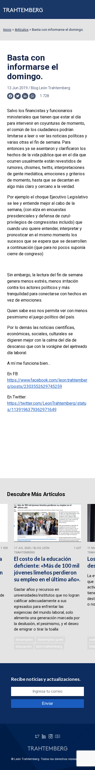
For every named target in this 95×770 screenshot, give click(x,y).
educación (24, 646)
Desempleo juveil (50, 640)
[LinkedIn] (44, 736)
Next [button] (84, 577)
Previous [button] (10, 577)
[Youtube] (57, 736)
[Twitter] (37, 736)
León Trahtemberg (49, 646)
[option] (47, 577)
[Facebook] (51, 736)
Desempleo (24, 640)
